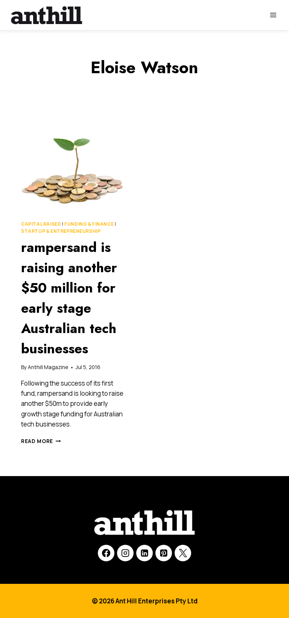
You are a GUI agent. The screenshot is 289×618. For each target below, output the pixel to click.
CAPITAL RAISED (41, 224)
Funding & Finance (89, 224)
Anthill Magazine (48, 367)
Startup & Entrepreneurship (60, 231)
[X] (183, 553)
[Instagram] (125, 553)
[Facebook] (106, 553)
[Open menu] (273, 15)
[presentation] (73, 165)
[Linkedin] (144, 553)
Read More (41, 441)
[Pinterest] (163, 553)
